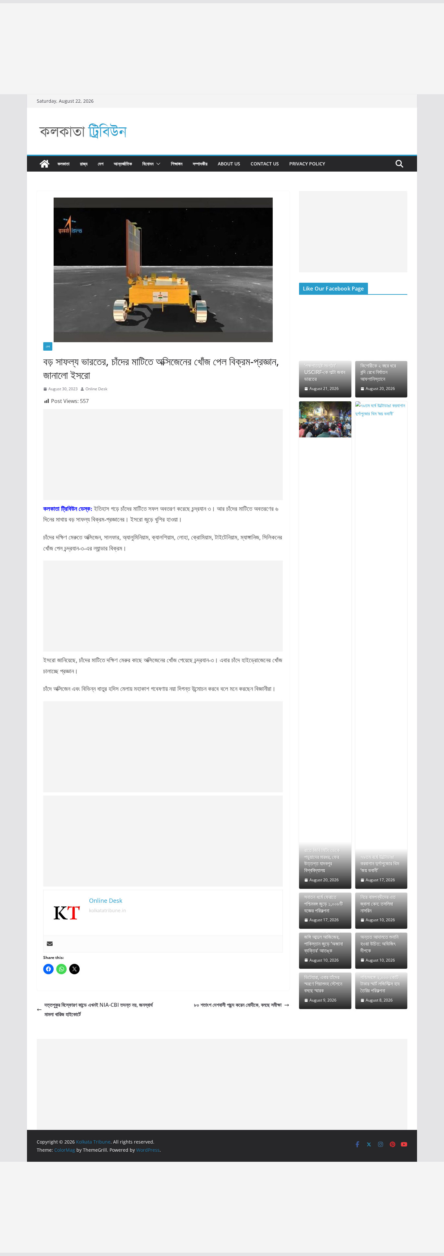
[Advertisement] (195, 48)
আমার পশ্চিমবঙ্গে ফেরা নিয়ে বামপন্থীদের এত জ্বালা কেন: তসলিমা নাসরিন (378, 900)
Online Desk (96, 389)
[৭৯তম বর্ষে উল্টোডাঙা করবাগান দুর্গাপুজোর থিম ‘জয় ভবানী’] (381, 645)
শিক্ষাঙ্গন (176, 164)
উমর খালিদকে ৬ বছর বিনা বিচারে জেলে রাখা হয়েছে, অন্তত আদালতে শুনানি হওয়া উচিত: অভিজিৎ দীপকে (381, 937)
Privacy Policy (307, 164)
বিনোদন (147, 164)
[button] (157, 163)
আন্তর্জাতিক (123, 164)
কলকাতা (64, 164)
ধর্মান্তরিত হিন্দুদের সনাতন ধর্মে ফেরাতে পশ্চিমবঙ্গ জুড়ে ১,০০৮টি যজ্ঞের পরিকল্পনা (323, 900)
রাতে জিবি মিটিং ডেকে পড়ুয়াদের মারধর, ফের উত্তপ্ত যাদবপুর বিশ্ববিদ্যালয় (322, 860)
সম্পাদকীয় (200, 164)
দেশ (100, 164)
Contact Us (265, 164)
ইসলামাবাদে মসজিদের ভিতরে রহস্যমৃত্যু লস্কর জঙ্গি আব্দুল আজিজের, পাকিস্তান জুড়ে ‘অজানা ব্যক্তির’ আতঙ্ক (324, 937)
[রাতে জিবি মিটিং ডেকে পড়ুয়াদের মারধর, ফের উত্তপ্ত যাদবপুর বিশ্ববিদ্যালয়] (325, 419)
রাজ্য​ (83, 164)
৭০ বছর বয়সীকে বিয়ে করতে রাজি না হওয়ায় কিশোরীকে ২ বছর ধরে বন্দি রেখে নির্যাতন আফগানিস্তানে (378, 365)
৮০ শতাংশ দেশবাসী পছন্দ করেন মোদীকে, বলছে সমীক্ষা (237, 1004)
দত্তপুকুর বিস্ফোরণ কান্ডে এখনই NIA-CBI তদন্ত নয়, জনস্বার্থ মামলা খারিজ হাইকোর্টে (99, 1009)
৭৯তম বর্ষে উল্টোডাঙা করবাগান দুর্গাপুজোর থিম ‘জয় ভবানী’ (379, 864)
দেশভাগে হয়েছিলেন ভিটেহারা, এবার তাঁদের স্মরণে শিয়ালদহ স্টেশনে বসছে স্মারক (323, 980)
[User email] (50, 944)
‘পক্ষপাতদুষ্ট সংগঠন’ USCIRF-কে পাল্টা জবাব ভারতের (324, 372)
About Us (229, 164)
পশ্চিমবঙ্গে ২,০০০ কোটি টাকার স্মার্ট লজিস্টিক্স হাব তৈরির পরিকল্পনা (379, 984)
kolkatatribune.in (107, 910)
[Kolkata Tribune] (44, 164)
